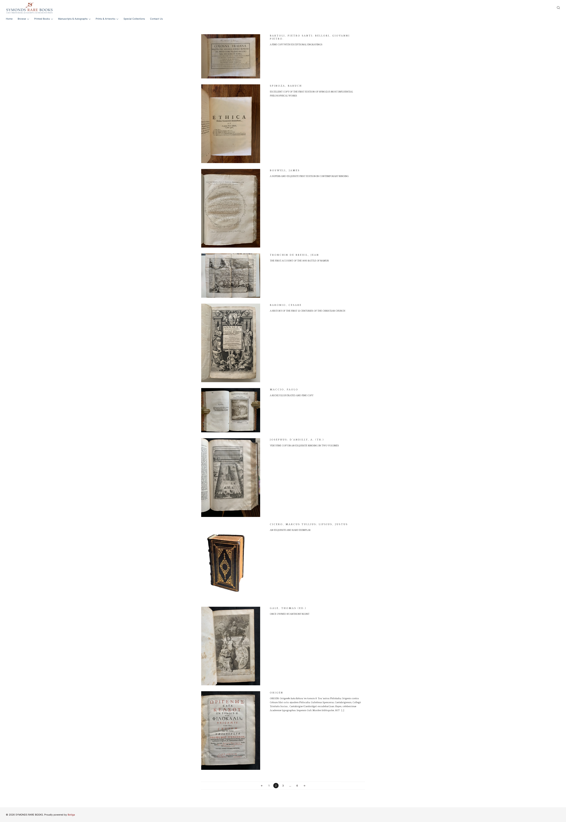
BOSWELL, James (285, 170)
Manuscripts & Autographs (73, 18)
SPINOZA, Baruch (286, 85)
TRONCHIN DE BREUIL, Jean (294, 255)
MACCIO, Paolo (284, 389)
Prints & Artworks (105, 18)
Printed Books (42, 18)
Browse (22, 18)
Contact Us (156, 18)
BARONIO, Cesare (286, 305)
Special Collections (134, 18)
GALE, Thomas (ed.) (288, 608)
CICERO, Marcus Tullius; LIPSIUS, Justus (309, 524)
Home (9, 18)
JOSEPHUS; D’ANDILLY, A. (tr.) (297, 439)
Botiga (71, 814)
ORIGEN (276, 692)
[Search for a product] (558, 8)
